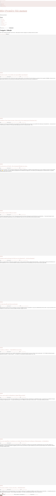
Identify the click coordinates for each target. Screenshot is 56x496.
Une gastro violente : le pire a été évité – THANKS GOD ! (12, 487)
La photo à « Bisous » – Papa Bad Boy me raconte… (11, 349)
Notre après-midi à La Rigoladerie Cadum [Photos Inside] (12, 395)
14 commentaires (24, 489)
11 (1, 493)
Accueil (3, 19)
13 (3, 493)
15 (5, 493)
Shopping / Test (4, 22)
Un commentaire (23, 351)
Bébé (2, 21)
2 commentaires (23, 122)
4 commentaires (23, 397)
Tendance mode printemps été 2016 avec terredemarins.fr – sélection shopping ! (17, 258)
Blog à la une (4, 6)
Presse (3, 4)
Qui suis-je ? (3, 5)
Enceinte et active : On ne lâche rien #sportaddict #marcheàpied (14, 74)
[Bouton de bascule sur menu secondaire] (0, 1)
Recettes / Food (4, 24)
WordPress (36, 494)
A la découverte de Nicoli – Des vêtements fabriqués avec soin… (13, 166)
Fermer (1, 17)
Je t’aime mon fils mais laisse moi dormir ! (9, 304)
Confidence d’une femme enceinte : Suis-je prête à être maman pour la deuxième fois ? (18, 120)
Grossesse (3, 20)
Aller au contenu (2, 0)
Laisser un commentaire (24, 76)
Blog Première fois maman (13, 10)
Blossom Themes (27, 494)
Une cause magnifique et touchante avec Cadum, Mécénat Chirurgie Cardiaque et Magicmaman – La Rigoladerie (24, 441)
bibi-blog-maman (4, 76)
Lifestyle (3, 23)
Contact (3, 3)
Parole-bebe (3, 25)
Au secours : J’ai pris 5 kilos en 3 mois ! (8, 212)
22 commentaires (23, 214)
